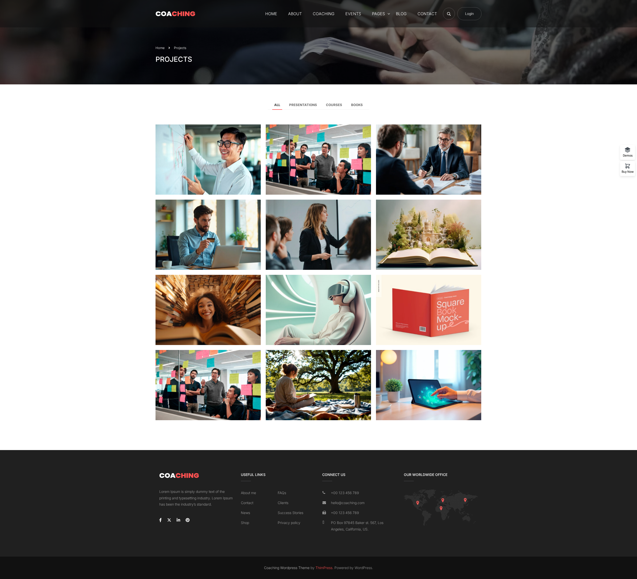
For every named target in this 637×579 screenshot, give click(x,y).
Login (469, 14)
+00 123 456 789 (345, 493)
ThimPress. (324, 568)
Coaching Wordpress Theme (287, 568)
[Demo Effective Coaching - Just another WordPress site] (175, 14)
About (295, 13)
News (245, 513)
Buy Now (628, 171)
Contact (427, 13)
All (277, 105)
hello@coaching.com (348, 503)
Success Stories (290, 513)
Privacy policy (289, 523)
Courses (334, 105)
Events (353, 13)
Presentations (303, 105)
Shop (245, 523)
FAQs (282, 493)
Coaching (323, 13)
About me (248, 493)
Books (357, 105)
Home (271, 13)
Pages (378, 13)
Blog (401, 13)
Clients (283, 503)
